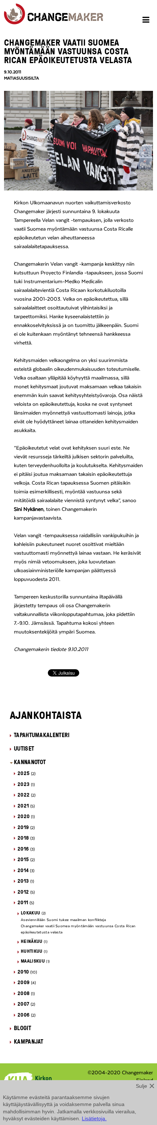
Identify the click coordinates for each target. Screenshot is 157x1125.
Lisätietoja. (94, 1118)
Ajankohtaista (46, 715)
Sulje (141, 1086)
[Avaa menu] (147, 20)
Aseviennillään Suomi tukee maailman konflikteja (63, 920)
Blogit (22, 1028)
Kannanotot (30, 762)
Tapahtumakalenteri (42, 735)
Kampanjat (28, 1041)
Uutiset (24, 748)
